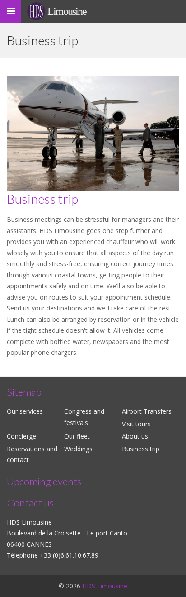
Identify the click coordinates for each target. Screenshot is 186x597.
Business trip (140, 448)
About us (135, 436)
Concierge (21, 436)
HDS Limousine (104, 586)
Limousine (66, 11)
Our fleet (77, 436)
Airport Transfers (147, 411)
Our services (25, 411)
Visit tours (136, 424)
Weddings (78, 448)
